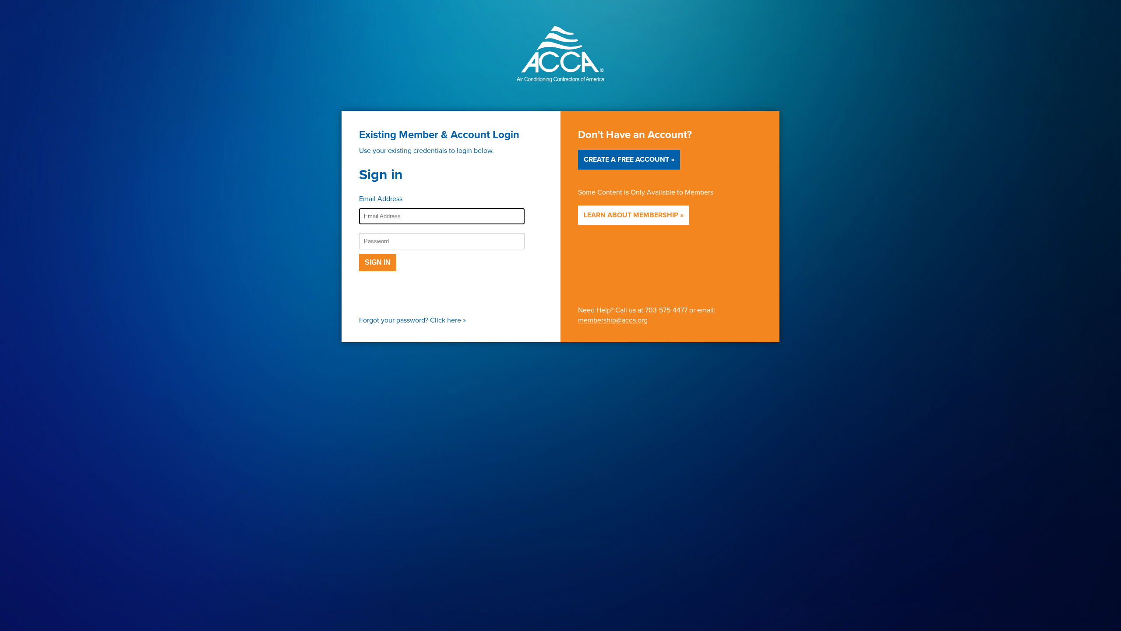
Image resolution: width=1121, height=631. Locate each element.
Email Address (380, 198)
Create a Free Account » (629, 159)
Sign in (378, 262)
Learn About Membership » (634, 215)
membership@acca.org (613, 320)
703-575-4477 (666, 310)
